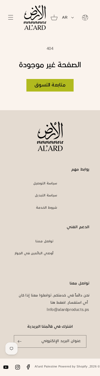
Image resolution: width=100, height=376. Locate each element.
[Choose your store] (84, 17)
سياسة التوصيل (45, 183)
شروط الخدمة (46, 208)
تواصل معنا (44, 241)
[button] (11, 17)
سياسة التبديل (46, 195)
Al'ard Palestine (46, 366)
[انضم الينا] (20, 341)
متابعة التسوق (50, 85)
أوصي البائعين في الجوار (34, 253)
